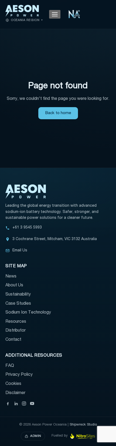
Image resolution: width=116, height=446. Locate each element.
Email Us (19, 250)
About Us (14, 285)
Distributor (15, 331)
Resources (15, 322)
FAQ (9, 366)
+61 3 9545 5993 (27, 228)
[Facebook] (7, 403)
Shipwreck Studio (83, 425)
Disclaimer (15, 393)
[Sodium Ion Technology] (74, 14)
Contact (13, 340)
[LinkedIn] (15, 403)
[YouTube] (32, 403)
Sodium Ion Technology (28, 313)
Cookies (13, 384)
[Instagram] (24, 403)
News (10, 277)
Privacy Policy (19, 375)
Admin (35, 436)
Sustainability (18, 295)
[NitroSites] (82, 436)
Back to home (58, 113)
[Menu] (54, 14)
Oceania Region (27, 20)
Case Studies (18, 304)
